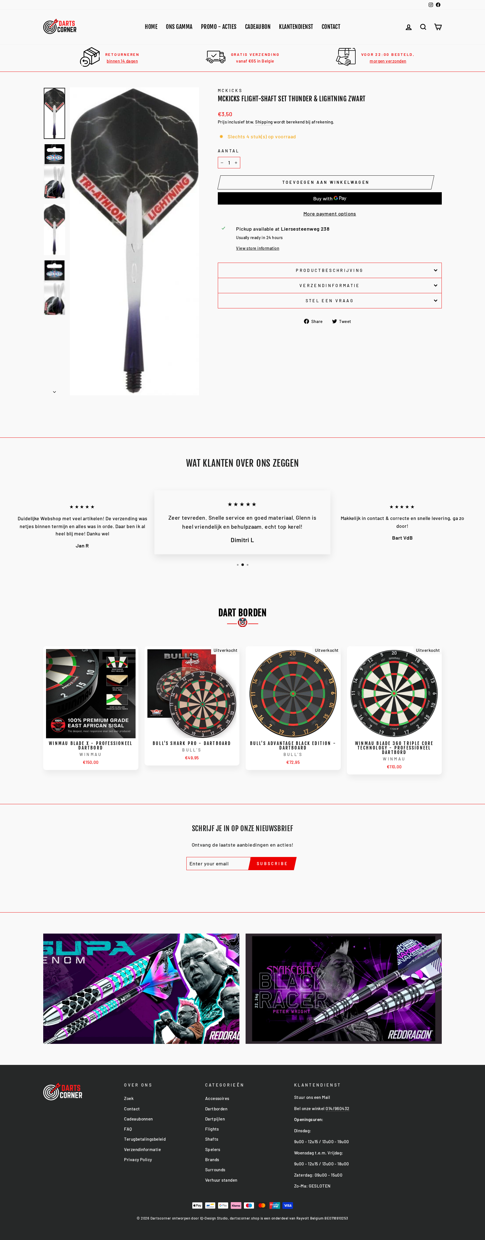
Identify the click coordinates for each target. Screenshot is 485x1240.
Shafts (211, 1139)
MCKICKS (230, 90)
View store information (257, 248)
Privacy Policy (138, 1159)
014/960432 (337, 1108)
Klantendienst (296, 26)
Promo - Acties (219, 26)
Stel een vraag (330, 300)
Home (151, 26)
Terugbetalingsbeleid (145, 1139)
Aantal (229, 150)
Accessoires (217, 1098)
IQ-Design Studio (214, 1218)
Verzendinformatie (329, 285)
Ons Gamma (179, 26)
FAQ (128, 1128)
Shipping (264, 121)
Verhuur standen (221, 1179)
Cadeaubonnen (138, 1118)
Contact (331, 26)
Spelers (212, 1149)
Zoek (129, 1098)
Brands (212, 1159)
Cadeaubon (258, 26)
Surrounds (215, 1169)
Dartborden (216, 1108)
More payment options (329, 213)
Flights (212, 1128)
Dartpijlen (215, 1118)
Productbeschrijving (329, 270)
